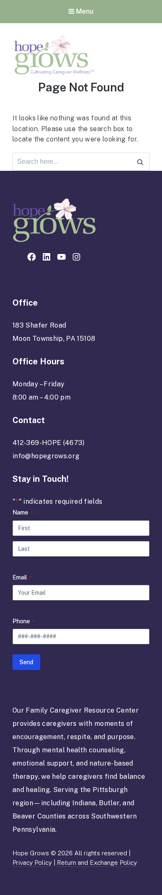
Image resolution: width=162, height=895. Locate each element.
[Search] (140, 162)
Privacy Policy (32, 862)
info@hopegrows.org (45, 456)
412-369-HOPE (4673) (48, 443)
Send (26, 662)
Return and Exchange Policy (97, 862)
